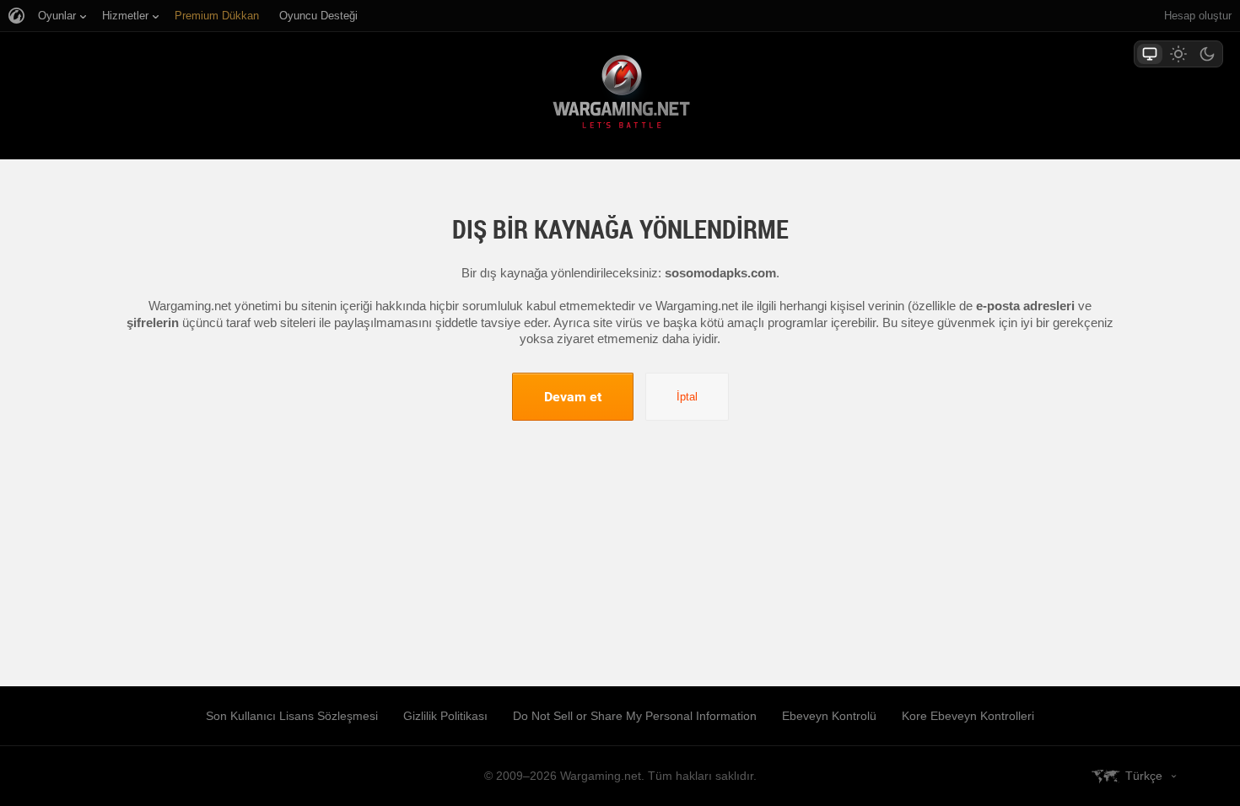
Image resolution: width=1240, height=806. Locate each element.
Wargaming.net (620, 95)
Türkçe (1143, 775)
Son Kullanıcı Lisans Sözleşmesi (292, 716)
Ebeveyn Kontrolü (829, 716)
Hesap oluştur (1198, 15)
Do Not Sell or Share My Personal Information (635, 716)
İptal (687, 396)
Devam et (572, 396)
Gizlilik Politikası (445, 716)
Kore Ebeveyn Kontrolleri (968, 716)
